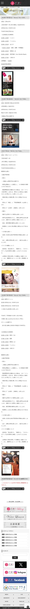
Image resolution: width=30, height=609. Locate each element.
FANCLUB (21, 601)
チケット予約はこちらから (14, 68)
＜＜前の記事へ (11, 501)
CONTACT (21, 604)
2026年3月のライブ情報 (11, 542)
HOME (2, 7)
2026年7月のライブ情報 (11, 534)
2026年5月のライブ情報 (11, 540)
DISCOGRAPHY (21, 598)
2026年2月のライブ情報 (11, 545)
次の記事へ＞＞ (19, 501)
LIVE (7, 7)
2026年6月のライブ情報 (11, 537)
